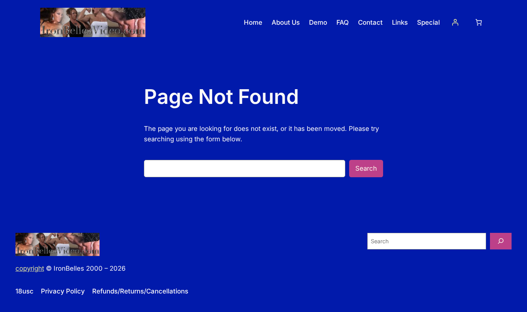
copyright (29, 268)
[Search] (501, 241)
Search (366, 168)
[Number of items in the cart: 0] (479, 22)
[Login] (455, 22)
